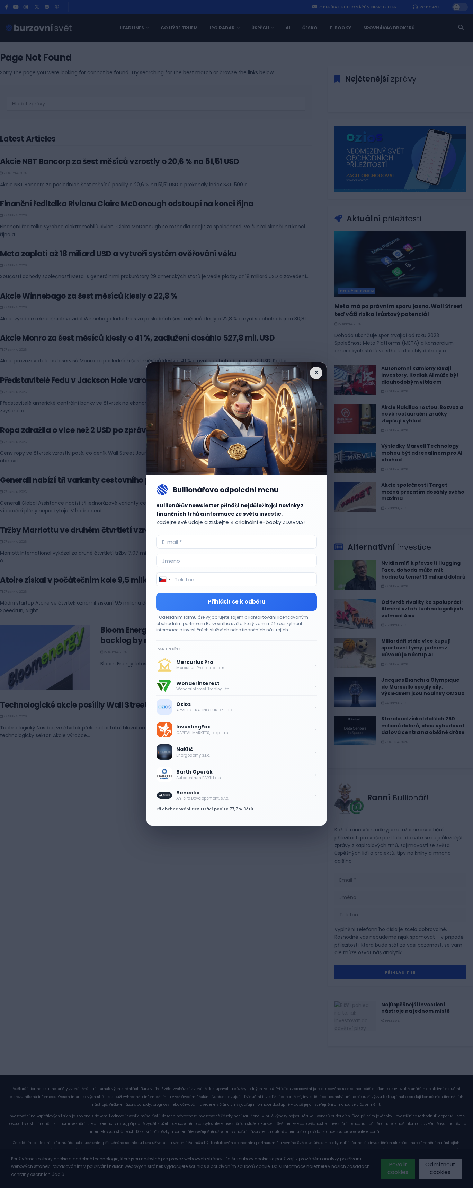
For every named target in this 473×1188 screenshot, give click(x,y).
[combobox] (164, 579)
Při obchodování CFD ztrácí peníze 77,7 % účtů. (205, 809)
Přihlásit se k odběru (236, 602)
